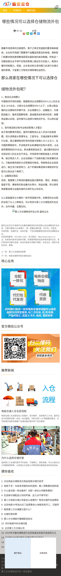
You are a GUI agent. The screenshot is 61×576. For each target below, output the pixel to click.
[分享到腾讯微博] (31, 33)
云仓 (16, 197)
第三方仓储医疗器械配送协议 (18, 518)
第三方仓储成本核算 (17, 252)
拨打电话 (17, 553)
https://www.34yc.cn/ (46, 237)
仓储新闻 (17, 10)
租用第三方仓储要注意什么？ (18, 509)
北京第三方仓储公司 (15, 528)
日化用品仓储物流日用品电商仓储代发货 (23, 481)
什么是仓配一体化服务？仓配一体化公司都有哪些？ (29, 490)
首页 (5, 10)
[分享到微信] (27, 33)
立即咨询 (43, 553)
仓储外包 (29, 189)
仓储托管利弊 (10, 514)
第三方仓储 (41, 202)
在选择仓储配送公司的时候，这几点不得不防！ (27, 495)
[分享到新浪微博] (24, 33)
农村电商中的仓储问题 (16, 523)
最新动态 (31, 10)
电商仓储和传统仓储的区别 (20, 256)
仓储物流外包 (38, 119)
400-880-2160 (20, 237)
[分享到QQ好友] (35, 33)
